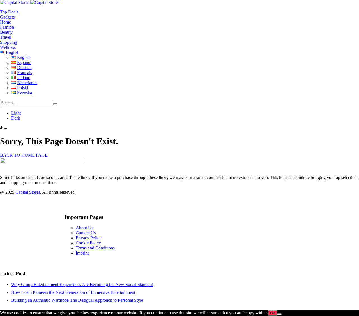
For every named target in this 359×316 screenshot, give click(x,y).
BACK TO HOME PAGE (24, 155)
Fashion (7, 27)
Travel (5, 37)
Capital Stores (27, 192)
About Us (84, 227)
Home (5, 22)
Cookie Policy (88, 243)
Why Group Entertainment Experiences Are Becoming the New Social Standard (82, 284)
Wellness (8, 47)
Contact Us (86, 232)
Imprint (82, 253)
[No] (279, 314)
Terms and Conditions (95, 248)
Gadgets (7, 17)
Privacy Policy (89, 237)
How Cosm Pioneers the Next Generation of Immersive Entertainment (73, 292)
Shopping (8, 42)
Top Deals (9, 12)
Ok (272, 313)
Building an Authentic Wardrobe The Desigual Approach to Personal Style (77, 300)
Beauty (6, 32)
